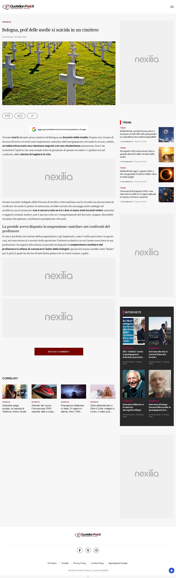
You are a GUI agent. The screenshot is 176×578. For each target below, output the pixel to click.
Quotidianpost (127, 142)
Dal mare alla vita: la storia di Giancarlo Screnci (158, 354)
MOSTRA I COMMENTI (58, 352)
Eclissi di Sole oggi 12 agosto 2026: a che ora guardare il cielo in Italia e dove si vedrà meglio (138, 174)
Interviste (128, 348)
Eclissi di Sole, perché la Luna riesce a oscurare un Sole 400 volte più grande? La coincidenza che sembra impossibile (138, 134)
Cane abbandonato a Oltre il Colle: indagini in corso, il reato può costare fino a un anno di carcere (102, 408)
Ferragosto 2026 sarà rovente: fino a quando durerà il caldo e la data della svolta (137, 154)
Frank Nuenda (129, 362)
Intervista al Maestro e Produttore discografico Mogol (133, 407)
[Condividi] (32, 116)
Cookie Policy (97, 563)
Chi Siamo (52, 563)
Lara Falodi (8, 37)
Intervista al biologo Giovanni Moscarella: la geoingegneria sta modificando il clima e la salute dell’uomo (160, 407)
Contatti (64, 563)
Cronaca (6, 22)
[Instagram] (96, 550)
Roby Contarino (156, 362)
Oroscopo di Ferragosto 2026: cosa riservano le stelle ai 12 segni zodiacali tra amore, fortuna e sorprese (138, 194)
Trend (123, 128)
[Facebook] (80, 550)
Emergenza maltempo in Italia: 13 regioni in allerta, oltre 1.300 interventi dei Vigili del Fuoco (72, 408)
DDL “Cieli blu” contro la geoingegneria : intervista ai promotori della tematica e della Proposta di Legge (133, 354)
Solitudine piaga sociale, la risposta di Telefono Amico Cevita (14, 408)
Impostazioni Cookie (118, 563)
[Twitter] (88, 550)
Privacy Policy (79, 563)
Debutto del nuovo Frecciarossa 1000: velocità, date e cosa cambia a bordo (42, 408)
